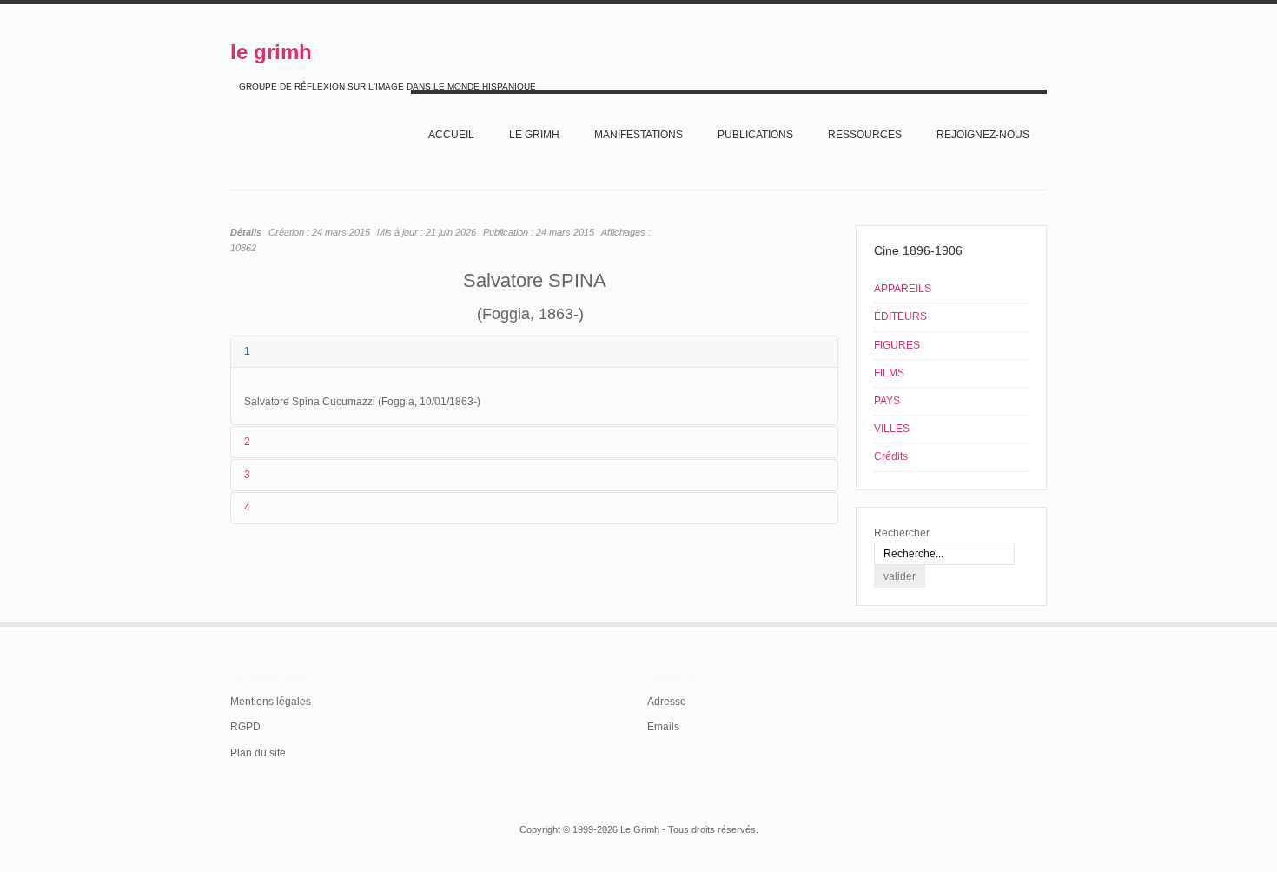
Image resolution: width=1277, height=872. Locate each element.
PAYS (887, 401)
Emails (663, 727)
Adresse (666, 702)
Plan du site (258, 753)
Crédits (891, 456)
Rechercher (902, 533)
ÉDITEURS (900, 316)
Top (1045, 622)
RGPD (245, 727)
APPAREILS (902, 289)
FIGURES (897, 345)
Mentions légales (270, 702)
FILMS (889, 373)
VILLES (892, 429)
